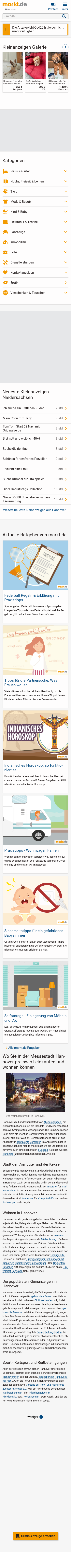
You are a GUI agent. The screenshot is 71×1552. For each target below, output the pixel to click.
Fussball (43, 1149)
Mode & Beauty (21, 202)
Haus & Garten (20, 171)
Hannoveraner (11, 1376)
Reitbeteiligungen (12, 1392)
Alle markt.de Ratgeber (24, 1048)
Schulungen (9, 1202)
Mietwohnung (48, 1239)
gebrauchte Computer (29, 1141)
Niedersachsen (52, 1122)
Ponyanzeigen (31, 1396)
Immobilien (18, 242)
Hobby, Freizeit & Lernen (27, 181)
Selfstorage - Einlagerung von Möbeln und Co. (35, 1018)
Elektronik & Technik (24, 222)
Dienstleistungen (22, 262)
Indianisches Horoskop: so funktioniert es (33, 767)
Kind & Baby (18, 212)
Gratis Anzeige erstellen (38, 1536)
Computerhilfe (46, 1198)
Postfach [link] (53, 9)
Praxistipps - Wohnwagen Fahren (31, 850)
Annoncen (27, 1198)
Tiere (13, 191)
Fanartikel (8, 1153)
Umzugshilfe (57, 1255)
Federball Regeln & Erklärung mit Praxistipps (31, 597)
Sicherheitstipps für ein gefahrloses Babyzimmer (33, 933)
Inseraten (59, 1235)
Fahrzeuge (17, 232)
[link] (13, 72)
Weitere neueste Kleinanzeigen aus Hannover (34, 510)
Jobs (13, 252)
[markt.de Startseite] (15, 4)
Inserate (52, 1186)
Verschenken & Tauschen (27, 293)
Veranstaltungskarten (49, 1332)
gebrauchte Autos (41, 1296)
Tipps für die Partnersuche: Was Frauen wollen (30, 682)
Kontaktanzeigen (22, 272)
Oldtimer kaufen (43, 1300)
